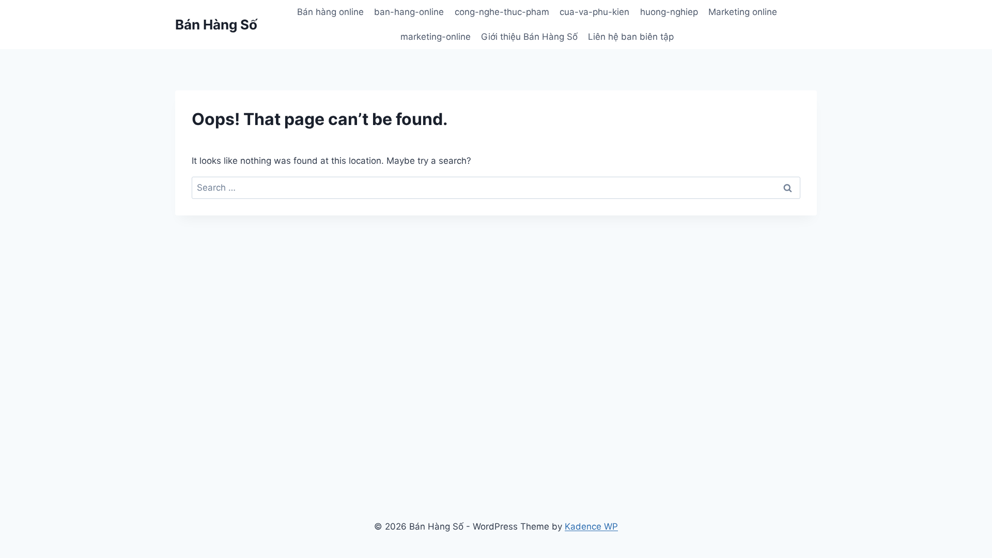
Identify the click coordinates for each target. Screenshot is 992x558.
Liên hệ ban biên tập (631, 37)
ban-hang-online (409, 12)
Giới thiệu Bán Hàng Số (529, 37)
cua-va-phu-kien (594, 12)
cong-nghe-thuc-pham (502, 12)
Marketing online (742, 12)
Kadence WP (591, 526)
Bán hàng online (330, 12)
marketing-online (435, 37)
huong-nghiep (669, 12)
